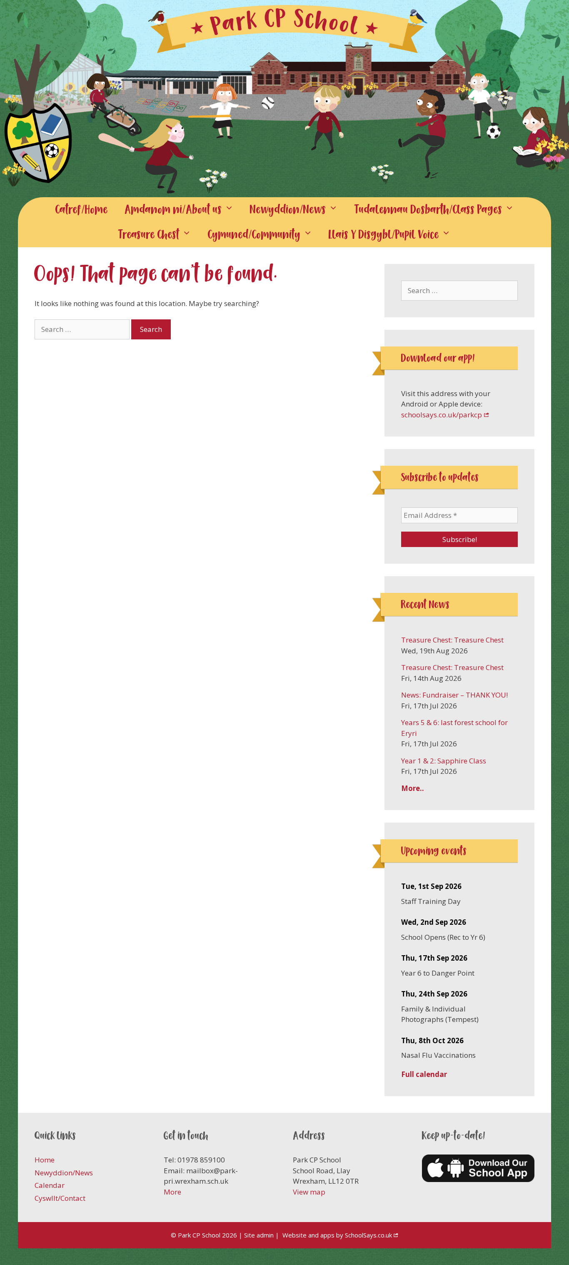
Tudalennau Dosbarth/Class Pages (428, 209)
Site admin (259, 1235)
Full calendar (424, 1074)
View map (309, 1192)
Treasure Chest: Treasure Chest (452, 640)
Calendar (50, 1185)
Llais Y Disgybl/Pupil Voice (384, 234)
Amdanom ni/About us (173, 209)
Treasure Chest (149, 234)
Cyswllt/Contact (60, 1198)
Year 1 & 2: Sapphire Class (443, 761)
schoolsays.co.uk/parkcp (441, 414)
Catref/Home (81, 209)
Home (45, 1160)
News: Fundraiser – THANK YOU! (454, 695)
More (172, 1192)
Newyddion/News (288, 209)
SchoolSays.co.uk (368, 1235)
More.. (412, 788)
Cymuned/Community (254, 234)
